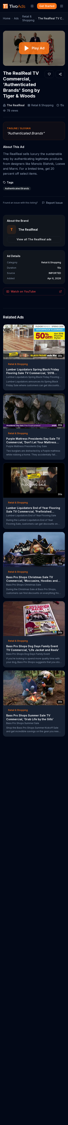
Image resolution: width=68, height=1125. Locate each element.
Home (6, 18)
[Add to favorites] (49, 74)
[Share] (60, 74)
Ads (16, 18)
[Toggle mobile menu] (61, 6)
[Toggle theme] (32, 6)
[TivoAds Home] (14, 6)
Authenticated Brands (17, 188)
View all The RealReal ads (34, 239)
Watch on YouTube (23, 291)
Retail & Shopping (28, 18)
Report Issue (54, 202)
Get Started (46, 6)
